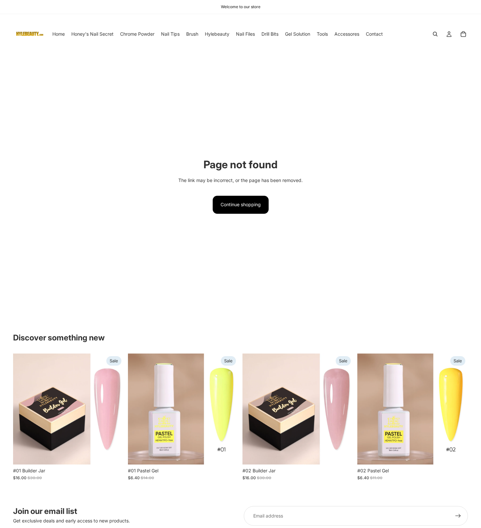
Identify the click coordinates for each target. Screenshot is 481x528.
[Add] (114, 454)
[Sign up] (458, 516)
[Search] (435, 34)
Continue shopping (241, 204)
